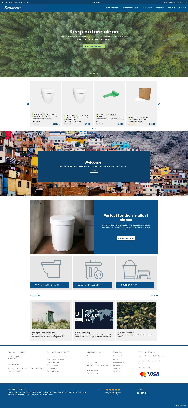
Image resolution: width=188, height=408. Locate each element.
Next (159, 104)
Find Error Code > (53, 365)
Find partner (96, 2)
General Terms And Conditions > (98, 366)
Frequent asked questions (12, 2)
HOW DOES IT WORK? (90, 46)
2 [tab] (94, 75)
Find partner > (52, 368)
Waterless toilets (47, 284)
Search (183, 8)
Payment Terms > (54, 371)
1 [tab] (91, 75)
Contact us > (117, 371)
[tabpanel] (46, 104)
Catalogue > (117, 368)
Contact (25, 2)
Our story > (116, 359)
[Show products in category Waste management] (94, 273)
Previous (28, 104)
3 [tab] (97, 75)
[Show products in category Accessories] (136, 273)
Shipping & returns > (94, 370)
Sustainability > (118, 365)
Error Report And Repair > (56, 359)
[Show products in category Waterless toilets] (51, 273)
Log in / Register (170, 2)
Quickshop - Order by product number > (149, 362)
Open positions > (119, 362)
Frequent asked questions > (57, 356)
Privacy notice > (92, 362)
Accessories (129, 285)
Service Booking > (54, 362)
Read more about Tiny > (126, 238)
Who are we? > (118, 356)
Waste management (91, 284)
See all (153, 295)
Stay (94, 171)
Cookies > (90, 356)
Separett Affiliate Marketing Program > (151, 357)
